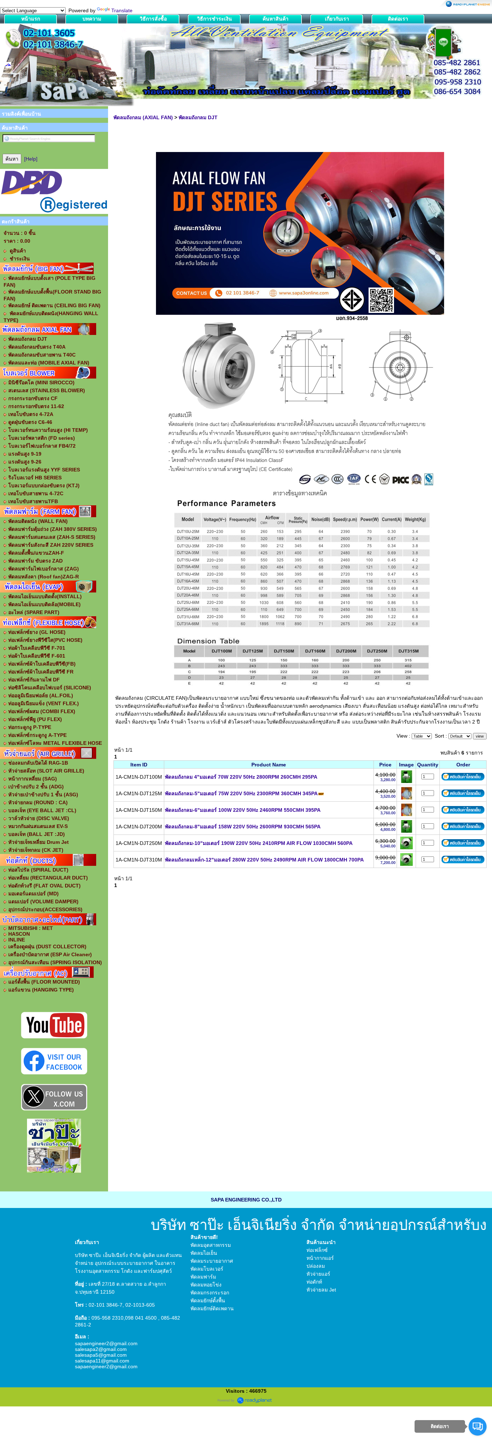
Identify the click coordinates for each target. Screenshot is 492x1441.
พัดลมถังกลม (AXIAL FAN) (143, 117)
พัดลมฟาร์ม (203, 1277)
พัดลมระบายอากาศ (212, 1261)
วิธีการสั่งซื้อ (153, 19)
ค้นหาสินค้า (276, 19)
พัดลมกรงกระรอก (210, 1292)
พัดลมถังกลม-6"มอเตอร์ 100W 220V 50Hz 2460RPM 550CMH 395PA (243, 810)
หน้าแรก (30, 19)
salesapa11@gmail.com (102, 1361)
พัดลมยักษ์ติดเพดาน (212, 1308)
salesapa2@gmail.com (101, 1349)
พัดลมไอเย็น (204, 1253)
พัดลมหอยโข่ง (206, 1285)
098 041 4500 (141, 1318)
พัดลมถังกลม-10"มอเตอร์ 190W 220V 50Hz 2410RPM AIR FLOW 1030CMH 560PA (259, 843)
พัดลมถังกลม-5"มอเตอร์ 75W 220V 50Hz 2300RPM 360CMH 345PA (241, 793)
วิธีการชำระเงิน (214, 19)
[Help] (30, 159)
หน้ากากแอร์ (320, 1258)
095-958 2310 (107, 1318)
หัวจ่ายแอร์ (318, 1274)
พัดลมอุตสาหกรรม (211, 1245)
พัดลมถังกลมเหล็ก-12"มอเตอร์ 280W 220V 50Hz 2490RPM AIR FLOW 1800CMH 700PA (264, 860)
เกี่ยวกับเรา (337, 19)
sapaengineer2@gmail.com (106, 1343)
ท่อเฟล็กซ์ (317, 1250)
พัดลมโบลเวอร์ (207, 1269)
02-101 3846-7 (105, 1305)
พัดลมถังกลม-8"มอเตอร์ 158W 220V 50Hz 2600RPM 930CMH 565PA (243, 826)
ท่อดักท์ (314, 1282)
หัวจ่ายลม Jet (321, 1290)
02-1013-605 (140, 1305)
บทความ (91, 19)
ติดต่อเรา (398, 19)
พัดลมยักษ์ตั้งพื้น (208, 1300)
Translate (122, 10)
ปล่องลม (316, 1266)
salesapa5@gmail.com (101, 1355)
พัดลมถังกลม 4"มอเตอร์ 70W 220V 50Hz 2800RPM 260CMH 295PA (241, 777)
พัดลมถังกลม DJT (198, 117)
